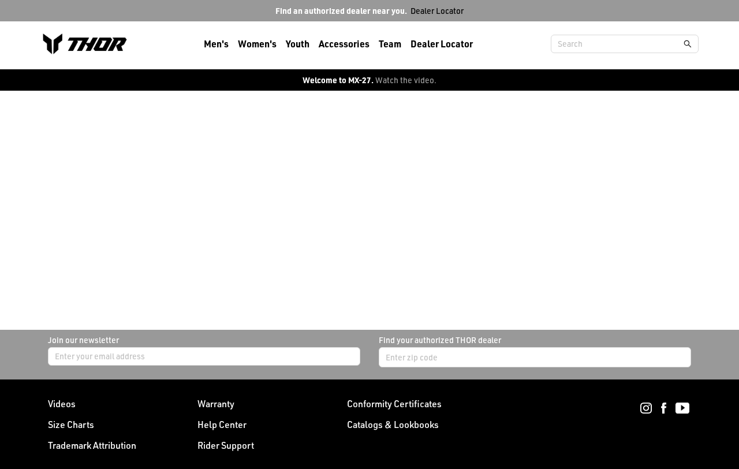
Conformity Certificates (394, 404)
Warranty (215, 404)
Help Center (222, 424)
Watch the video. (405, 80)
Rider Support (225, 445)
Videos (62, 404)
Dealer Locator (437, 11)
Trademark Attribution (92, 445)
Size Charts (71, 424)
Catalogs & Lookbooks (393, 424)
